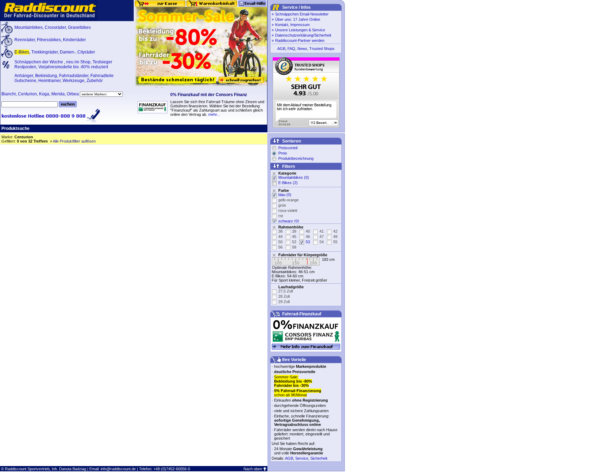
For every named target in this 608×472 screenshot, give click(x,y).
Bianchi (8, 94)
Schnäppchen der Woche (39, 61)
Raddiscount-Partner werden (299, 40)
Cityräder (86, 52)
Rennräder (24, 39)
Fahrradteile (102, 75)
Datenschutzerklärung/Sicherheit (303, 35)
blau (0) (284, 195)
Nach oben (252, 469)
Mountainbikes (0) (293, 177)
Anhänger (23, 75)
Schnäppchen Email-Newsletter (302, 14)
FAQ (291, 48)
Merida (58, 94)
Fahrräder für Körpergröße (302, 255)
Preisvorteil (287, 148)
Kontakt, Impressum (292, 25)
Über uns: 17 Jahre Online (297, 19)
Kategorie (287, 173)
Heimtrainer (49, 80)
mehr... (214, 114)
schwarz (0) (288, 221)
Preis (282, 153)
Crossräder (55, 27)
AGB (281, 48)
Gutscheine (25, 80)
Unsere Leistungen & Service (300, 30)
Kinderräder (74, 39)
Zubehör (95, 80)
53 (308, 242)
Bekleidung (46, 75)
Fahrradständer (73, 75)
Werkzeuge (73, 80)
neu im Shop (78, 61)
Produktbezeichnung (296, 158)
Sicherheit (318, 458)
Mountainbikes (28, 27)
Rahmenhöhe (290, 227)
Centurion (27, 94)
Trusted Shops (322, 48)
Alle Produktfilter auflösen (74, 141)
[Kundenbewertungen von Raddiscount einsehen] (306, 126)
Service (301, 458)
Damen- (67, 52)
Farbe (283, 190)
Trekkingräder (44, 52)
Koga (44, 94)
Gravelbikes (79, 27)
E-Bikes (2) (288, 183)
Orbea (73, 94)
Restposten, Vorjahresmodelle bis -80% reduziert (61, 66)
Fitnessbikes (49, 39)
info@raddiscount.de (118, 469)
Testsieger (102, 61)
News (302, 48)
